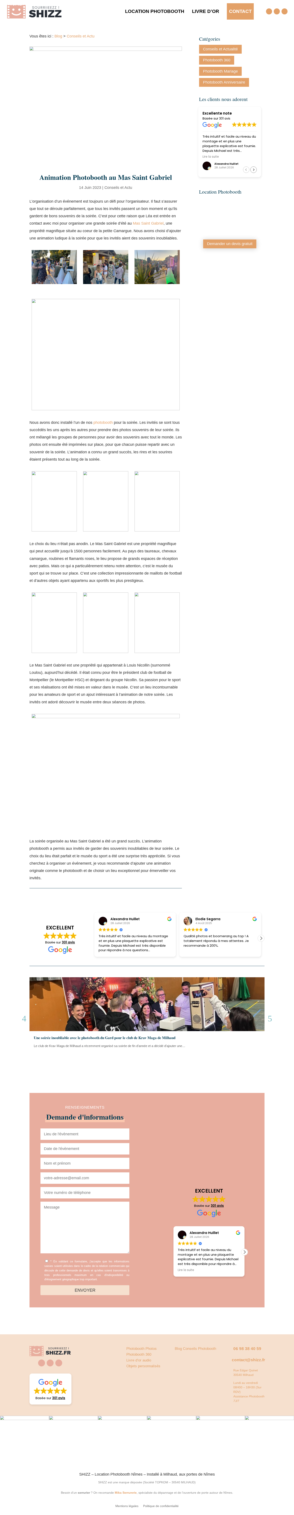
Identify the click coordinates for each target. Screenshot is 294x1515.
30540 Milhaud (243, 1375)
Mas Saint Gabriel (148, 223)
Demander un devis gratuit (229, 244)
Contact (240, 11)
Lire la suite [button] (210, 157)
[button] (253, 169)
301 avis (224, 118)
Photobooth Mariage (220, 71)
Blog (58, 36)
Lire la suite (45, 1056)
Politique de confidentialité (161, 1506)
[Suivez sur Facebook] (269, 11)
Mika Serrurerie (126, 1492)
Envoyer (85, 1290)
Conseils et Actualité (220, 49)
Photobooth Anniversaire (224, 82)
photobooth (103, 422)
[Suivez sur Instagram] (277, 11)
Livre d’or (205, 11)
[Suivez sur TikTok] (285, 11)
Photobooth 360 (216, 60)
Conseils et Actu (80, 36)
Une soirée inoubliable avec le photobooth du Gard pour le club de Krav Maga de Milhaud (104, 1037)
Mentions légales (126, 1506)
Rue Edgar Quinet (245, 1370)
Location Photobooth (154, 11)
